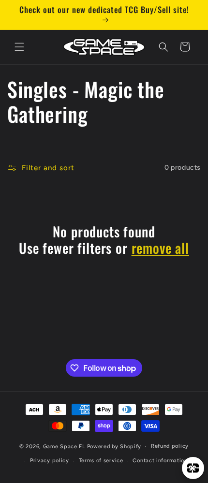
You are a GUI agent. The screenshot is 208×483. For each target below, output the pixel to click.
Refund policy (170, 446)
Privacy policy (49, 460)
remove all (160, 248)
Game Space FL (64, 446)
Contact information (160, 460)
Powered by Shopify (114, 446)
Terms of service (101, 460)
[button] (19, 47)
